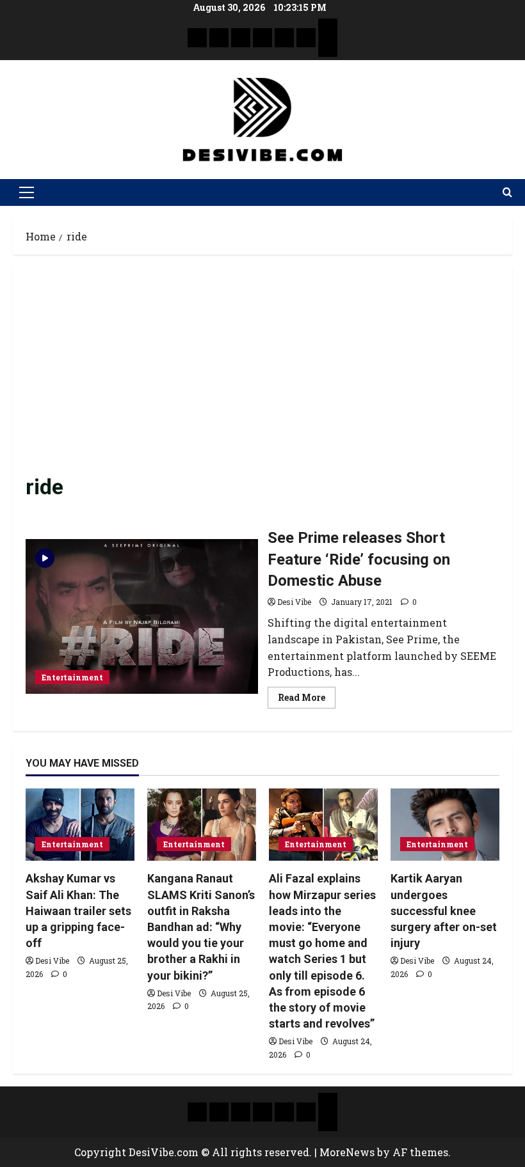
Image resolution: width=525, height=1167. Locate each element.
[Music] (240, 37)
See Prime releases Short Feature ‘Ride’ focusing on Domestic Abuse (142, 616)
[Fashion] (262, 37)
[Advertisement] (262, 376)
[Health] (284, 37)
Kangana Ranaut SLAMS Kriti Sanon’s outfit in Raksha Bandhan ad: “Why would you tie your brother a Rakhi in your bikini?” (201, 927)
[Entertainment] (219, 37)
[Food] (306, 37)
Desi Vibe (294, 602)
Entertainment (72, 677)
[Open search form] (507, 192)
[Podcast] (327, 28)
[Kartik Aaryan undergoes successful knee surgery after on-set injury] (445, 824)
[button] (26, 192)
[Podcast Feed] (327, 47)
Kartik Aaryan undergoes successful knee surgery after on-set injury (444, 911)
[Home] (197, 37)
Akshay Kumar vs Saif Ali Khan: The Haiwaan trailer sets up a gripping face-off (78, 911)
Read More (306, 695)
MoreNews (347, 1152)
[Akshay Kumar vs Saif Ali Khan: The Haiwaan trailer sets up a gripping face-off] (80, 824)
